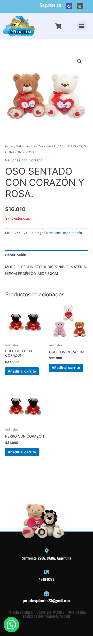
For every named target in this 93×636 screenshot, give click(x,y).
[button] (81, 26)
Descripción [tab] (15, 255)
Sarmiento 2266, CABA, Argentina (46, 558)
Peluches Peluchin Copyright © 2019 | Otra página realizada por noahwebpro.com (46, 614)
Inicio (9, 146)
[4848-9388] (46, 572)
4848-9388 (46, 579)
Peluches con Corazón (33, 146)
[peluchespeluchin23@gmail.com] (46, 593)
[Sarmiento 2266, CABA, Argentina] (46, 551)
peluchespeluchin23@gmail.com (46, 600)
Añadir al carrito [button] (22, 371)
